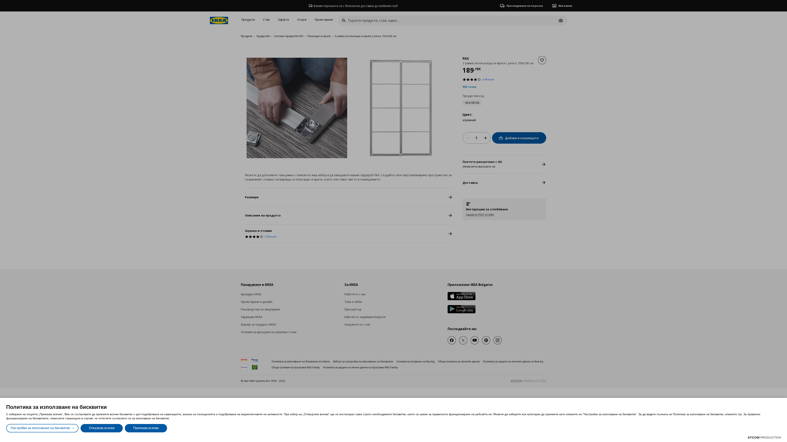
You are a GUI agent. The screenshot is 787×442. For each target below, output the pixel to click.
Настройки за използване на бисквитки (40, 428)
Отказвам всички (102, 428)
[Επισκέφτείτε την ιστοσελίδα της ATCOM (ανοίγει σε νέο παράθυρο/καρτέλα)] (764, 437)
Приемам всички (146, 428)
